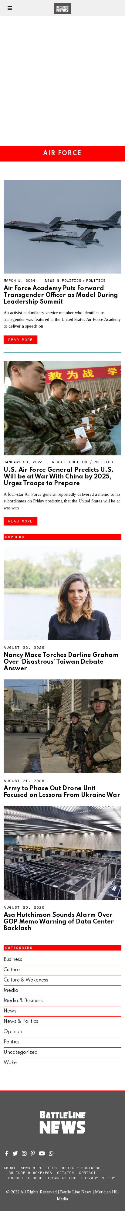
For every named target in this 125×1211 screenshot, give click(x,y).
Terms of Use (61, 1177)
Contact (87, 1172)
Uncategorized (21, 1052)
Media (11, 990)
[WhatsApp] (51, 1153)
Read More (20, 339)
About (10, 1167)
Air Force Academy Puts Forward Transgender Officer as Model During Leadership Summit (61, 295)
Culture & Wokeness (26, 980)
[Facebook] (7, 1153)
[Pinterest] (32, 1153)
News (10, 1011)
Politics (96, 280)
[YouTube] (41, 1153)
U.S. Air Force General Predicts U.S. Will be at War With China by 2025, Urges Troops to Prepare (59, 477)
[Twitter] (15, 1153)
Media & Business (23, 1000)
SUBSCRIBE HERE (25, 1177)
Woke (10, 1062)
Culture (12, 970)
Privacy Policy (98, 1177)
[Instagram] (24, 1153)
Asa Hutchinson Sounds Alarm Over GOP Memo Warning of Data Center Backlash (59, 922)
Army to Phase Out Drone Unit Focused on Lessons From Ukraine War (62, 791)
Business (13, 959)
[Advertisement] (62, 81)
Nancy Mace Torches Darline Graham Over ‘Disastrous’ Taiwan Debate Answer (61, 662)
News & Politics (63, 280)
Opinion (13, 1031)
